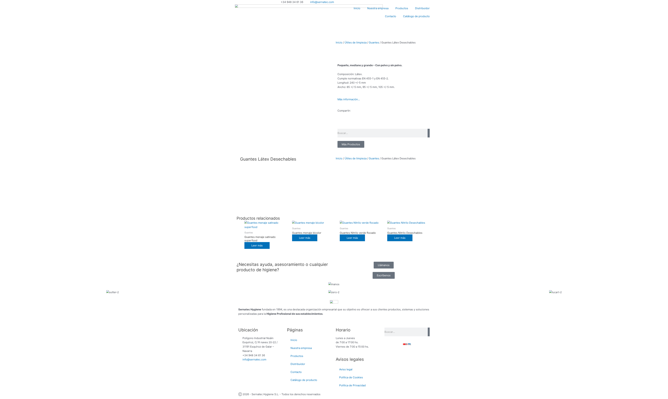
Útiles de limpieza (356, 42)
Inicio (357, 8)
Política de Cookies (351, 377)
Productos (401, 8)
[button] (338, 123)
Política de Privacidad (352, 385)
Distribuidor (422, 8)
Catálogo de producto (416, 16)
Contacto (390, 16)
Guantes (374, 42)
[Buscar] (429, 133)
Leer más (257, 245)
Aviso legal (345, 369)
